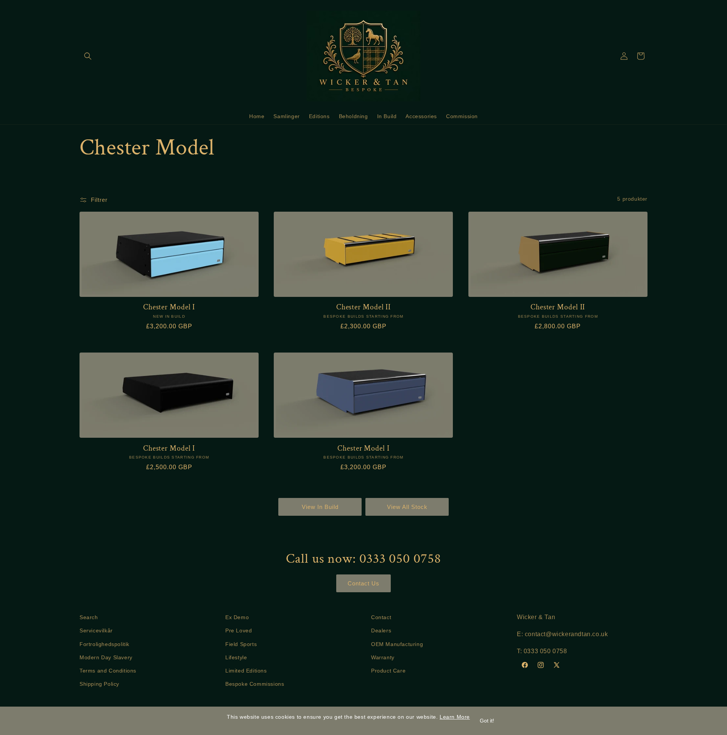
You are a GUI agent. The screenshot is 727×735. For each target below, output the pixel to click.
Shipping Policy (99, 684)
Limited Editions (246, 671)
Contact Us (363, 583)
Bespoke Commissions (254, 684)
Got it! (487, 721)
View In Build (320, 507)
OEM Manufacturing (397, 644)
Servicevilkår (96, 630)
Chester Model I (169, 307)
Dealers (381, 630)
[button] (88, 56)
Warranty (383, 657)
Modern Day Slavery (106, 657)
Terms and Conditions (108, 671)
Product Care (388, 671)
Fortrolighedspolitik (104, 644)
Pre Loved (238, 630)
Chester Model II (363, 307)
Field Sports (241, 644)
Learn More (455, 717)
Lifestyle (236, 657)
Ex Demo (237, 617)
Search (89, 617)
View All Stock (407, 507)
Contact (381, 617)
